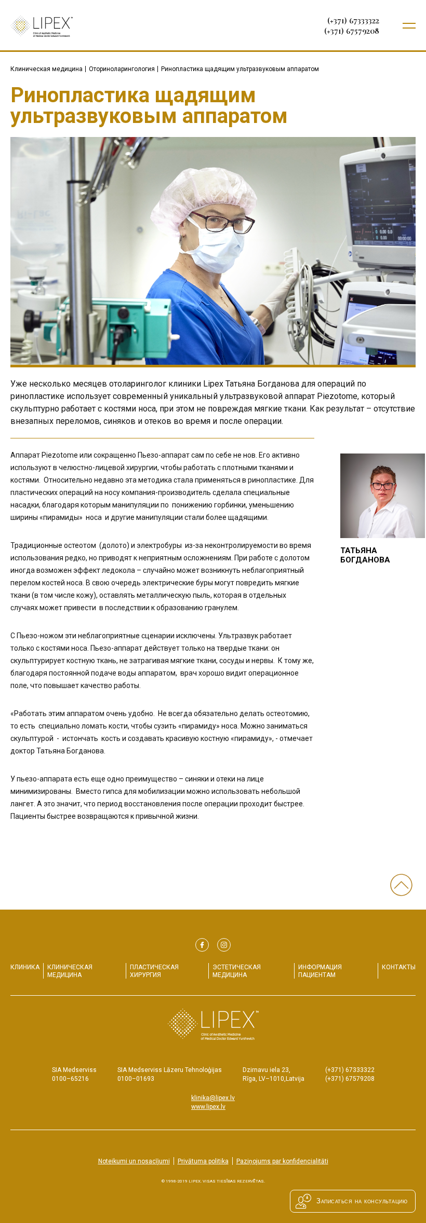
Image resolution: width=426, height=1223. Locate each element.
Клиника (24, 967)
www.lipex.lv (208, 1106)
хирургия (154, 971)
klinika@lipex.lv (213, 1098)
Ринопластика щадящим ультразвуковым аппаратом (240, 69)
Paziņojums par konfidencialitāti (282, 1161)
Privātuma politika (203, 1161)
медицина (69, 971)
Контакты (399, 967)
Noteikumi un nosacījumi (134, 1161)
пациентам (320, 971)
